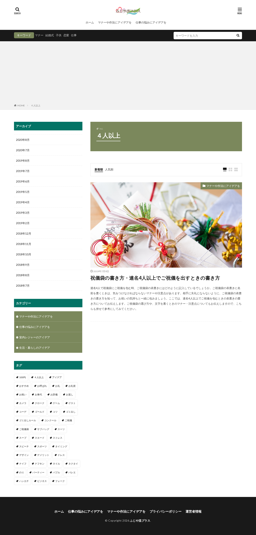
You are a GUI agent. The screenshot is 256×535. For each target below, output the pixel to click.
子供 (58, 35)
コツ (55, 411)
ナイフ (22, 463)
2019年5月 (23, 191)
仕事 (74, 35)
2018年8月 (23, 275)
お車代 (38, 394)
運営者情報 (194, 511)
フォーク (60, 481)
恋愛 (66, 35)
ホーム (90, 22)
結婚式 (49, 35)
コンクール (50, 420)
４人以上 (35, 105)
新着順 (99, 169)
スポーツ (42, 446)
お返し (69, 394)
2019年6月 (23, 181)
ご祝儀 (68, 420)
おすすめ (24, 385)
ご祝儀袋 (24, 429)
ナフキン (39, 463)
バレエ (72, 472)
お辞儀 (54, 394)
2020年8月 (23, 139)
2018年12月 (23, 233)
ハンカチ (24, 481)
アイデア (57, 377)
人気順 (109, 169)
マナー (39, 35)
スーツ (61, 429)
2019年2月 (23, 223)
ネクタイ (73, 463)
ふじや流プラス (140, 520)
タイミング (61, 446)
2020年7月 (23, 150)
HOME (21, 105)
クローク (39, 403)
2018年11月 (23, 244)
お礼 (57, 385)
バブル (56, 472)
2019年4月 (23, 202)
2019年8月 (23, 160)
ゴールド (39, 411)
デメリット (43, 454)
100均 (22, 377)
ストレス (57, 437)
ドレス (61, 454)
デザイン (24, 454)
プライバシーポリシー (166, 511)
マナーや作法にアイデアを (115, 22)
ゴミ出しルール (27, 420)
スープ (22, 437)
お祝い (22, 394)
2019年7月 (23, 171)
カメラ (22, 403)
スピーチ (24, 446)
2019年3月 (23, 212)
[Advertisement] (128, 73)
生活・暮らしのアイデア (34, 347)
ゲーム (56, 403)
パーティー (38, 472)
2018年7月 (23, 285)
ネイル (56, 463)
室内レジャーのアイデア (34, 337)
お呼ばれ (42, 385)
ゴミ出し (71, 411)
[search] (238, 35)
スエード (39, 437)
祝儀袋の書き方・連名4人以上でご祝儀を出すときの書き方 (155, 278)
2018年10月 (23, 254)
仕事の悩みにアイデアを (151, 22)
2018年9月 (23, 264)
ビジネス (42, 481)
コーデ (22, 411)
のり (21, 472)
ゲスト (72, 403)
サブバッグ (43, 429)
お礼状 (72, 385)
